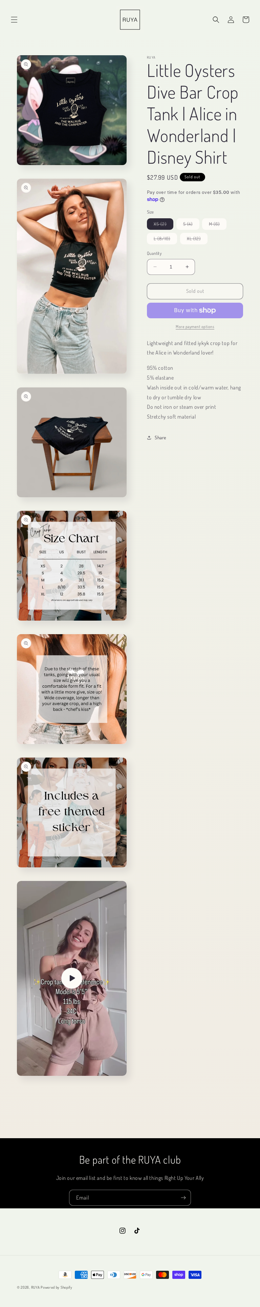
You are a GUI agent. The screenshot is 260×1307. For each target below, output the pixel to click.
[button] (14, 19)
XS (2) (163, 225)
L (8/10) (165, 239)
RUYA (35, 1287)
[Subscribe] (183, 1198)
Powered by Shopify (56, 1287)
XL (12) (197, 239)
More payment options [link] (195, 326)
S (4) (191, 225)
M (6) (217, 225)
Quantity (154, 253)
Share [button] (160, 437)
